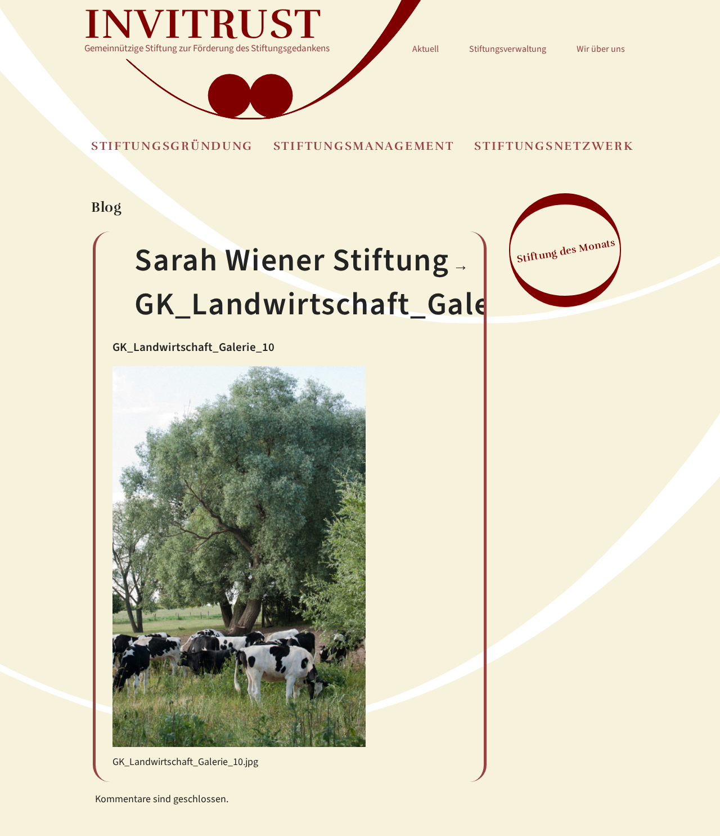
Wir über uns (601, 49)
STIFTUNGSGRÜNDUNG (172, 146)
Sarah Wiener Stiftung (291, 260)
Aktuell (425, 49)
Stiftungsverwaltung (507, 49)
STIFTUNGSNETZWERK (553, 146)
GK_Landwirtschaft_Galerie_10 (357, 304)
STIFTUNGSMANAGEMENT (363, 146)
